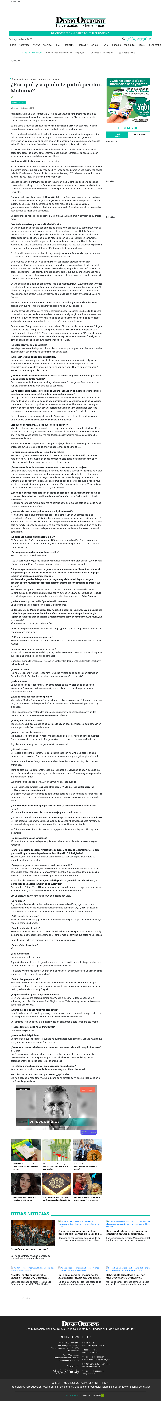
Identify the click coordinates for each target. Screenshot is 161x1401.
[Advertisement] (128, 160)
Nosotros (24, 45)
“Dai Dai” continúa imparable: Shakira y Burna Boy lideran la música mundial (29, 1276)
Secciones (129, 45)
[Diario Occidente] (80, 22)
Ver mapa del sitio (72, 1395)
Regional (69, 45)
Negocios (116, 45)
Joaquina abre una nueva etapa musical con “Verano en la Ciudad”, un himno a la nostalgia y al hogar (79, 1232)
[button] (80, 39)
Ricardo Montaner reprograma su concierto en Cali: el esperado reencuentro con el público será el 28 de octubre (127, 1232)
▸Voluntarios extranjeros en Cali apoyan (65, 52)
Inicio (13, 45)
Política (47, 45)
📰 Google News (127, 52)
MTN (106, 45)
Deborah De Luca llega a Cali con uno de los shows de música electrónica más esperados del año (127, 1276)
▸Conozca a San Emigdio (102, 52)
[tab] (139, 135)
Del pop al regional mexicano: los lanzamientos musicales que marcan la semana (80, 1276)
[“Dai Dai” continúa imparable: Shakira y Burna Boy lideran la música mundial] (33, 1269)
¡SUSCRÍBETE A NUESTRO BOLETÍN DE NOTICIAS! (82, 33)
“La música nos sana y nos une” (29, 1249)
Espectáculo (18, 102)
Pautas (36, 45)
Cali (58, 45)
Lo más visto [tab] (117, 135)
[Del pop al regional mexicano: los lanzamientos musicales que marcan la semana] (80, 1269)
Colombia (83, 45)
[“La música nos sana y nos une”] (33, 1233)
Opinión (95, 45)
